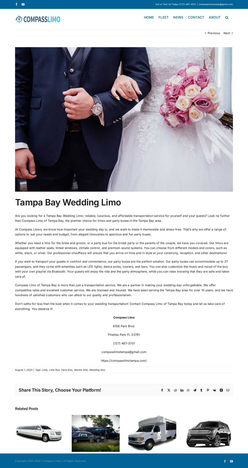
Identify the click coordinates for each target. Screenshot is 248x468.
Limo (45, 369)
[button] (226, 17)
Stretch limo (81, 369)
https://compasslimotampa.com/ (124, 360)
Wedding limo (97, 369)
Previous (214, 33)
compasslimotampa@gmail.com (216, 4)
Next (226, 33)
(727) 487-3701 (124, 343)
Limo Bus (54, 369)
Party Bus (66, 369)
